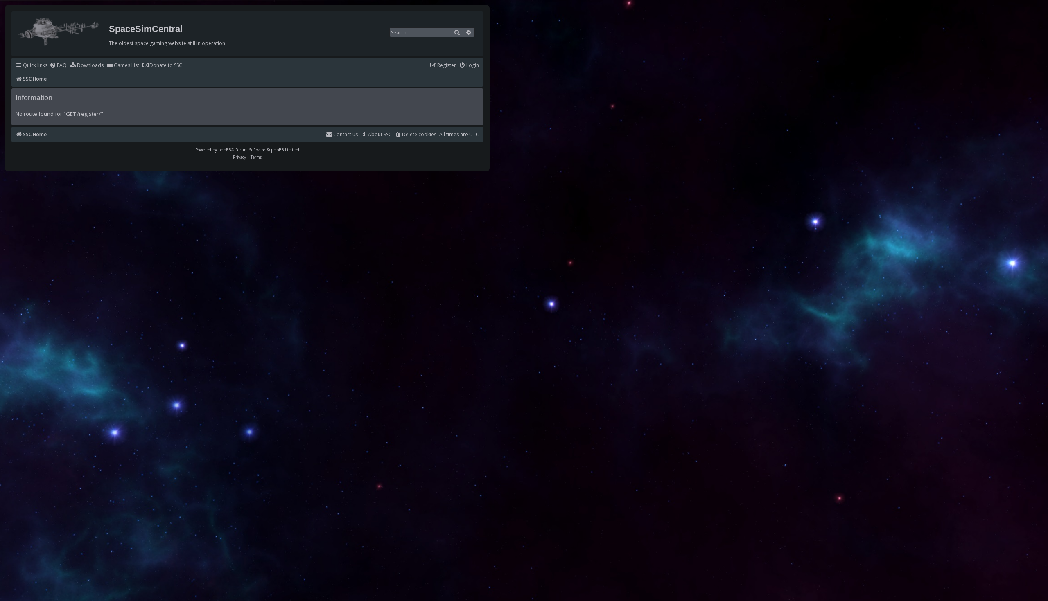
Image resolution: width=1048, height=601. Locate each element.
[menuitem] (58, 65)
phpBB (224, 150)
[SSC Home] (59, 30)
